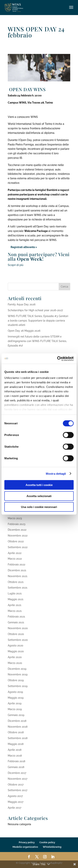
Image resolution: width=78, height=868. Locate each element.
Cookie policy (47, 842)
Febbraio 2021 (16, 616)
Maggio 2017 (15, 801)
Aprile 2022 (14, 553)
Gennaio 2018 (16, 767)
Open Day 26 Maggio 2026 (24, 330)
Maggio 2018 (15, 743)
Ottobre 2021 (15, 581)
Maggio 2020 (16, 651)
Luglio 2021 (15, 593)
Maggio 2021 (15, 599)
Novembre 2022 (17, 535)
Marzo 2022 (15, 558)
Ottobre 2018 (16, 732)
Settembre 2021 (17, 587)
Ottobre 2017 (15, 784)
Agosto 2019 (15, 691)
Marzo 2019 (15, 709)
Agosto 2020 (15, 645)
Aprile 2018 (14, 749)
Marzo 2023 (15, 518)
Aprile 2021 (14, 605)
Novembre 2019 (17, 674)
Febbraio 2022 (16, 564)
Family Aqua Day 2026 (21, 304)
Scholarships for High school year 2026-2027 (35, 310)
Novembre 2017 (17, 778)
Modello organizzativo (25, 846)
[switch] (68, 435)
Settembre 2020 (18, 639)
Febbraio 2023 (16, 524)
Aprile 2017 (14, 807)
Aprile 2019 (14, 703)
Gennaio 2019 (16, 715)
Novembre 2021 (17, 576)
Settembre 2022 (17, 547)
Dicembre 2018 (17, 720)
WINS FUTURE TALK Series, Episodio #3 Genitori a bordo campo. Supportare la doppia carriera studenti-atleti (38, 321)
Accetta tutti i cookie (39, 485)
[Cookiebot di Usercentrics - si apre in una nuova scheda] (57, 358)
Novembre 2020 (18, 628)
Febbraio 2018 (16, 761)
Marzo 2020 (15, 662)
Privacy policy (27, 842)
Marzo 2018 (15, 755)
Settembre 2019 (17, 686)
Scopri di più (15, 264)
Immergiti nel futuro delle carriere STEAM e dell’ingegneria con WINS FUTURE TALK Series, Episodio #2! (37, 341)
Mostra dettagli (56, 473)
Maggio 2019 (15, 697)
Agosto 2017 (15, 796)
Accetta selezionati (39, 495)
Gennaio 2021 (16, 622)
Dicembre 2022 (17, 529)
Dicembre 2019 (17, 668)
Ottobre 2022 (16, 541)
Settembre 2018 (17, 738)
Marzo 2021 (15, 610)
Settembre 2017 (17, 790)
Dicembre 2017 (17, 772)
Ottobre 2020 (16, 634)
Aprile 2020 (15, 657)
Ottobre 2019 (16, 680)
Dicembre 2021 (17, 570)
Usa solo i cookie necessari (39, 507)
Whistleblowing (52, 846)
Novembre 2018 (17, 726)
